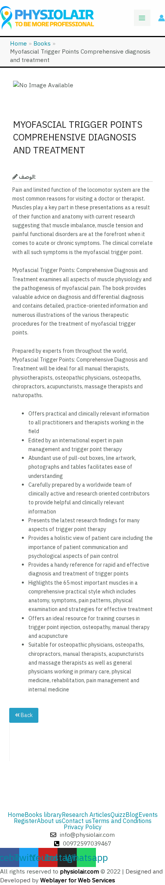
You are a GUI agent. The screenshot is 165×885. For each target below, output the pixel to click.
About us (49, 821)
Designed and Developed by (81, 876)
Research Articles (86, 815)
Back (26, 715)
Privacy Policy (83, 827)
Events (148, 815)
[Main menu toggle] (142, 18)
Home (16, 815)
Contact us (77, 821)
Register (25, 821)
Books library (43, 815)
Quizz (118, 815)
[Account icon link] (161, 18)
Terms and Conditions (122, 821)
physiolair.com (79, 871)
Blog (132, 815)
